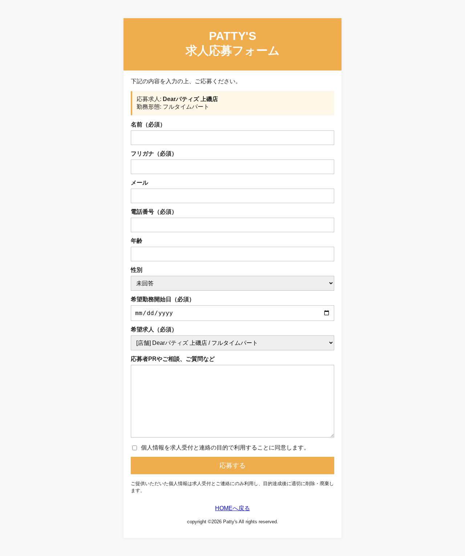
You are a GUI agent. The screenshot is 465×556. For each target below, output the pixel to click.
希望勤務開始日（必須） (163, 299)
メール (139, 183)
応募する (232, 465)
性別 (136, 270)
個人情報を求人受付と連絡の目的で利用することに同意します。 (225, 447)
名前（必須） (148, 124)
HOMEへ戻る (232, 508)
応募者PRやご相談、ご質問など (173, 359)
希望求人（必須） (154, 329)
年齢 (136, 241)
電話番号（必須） (154, 212)
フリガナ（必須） (154, 153)
